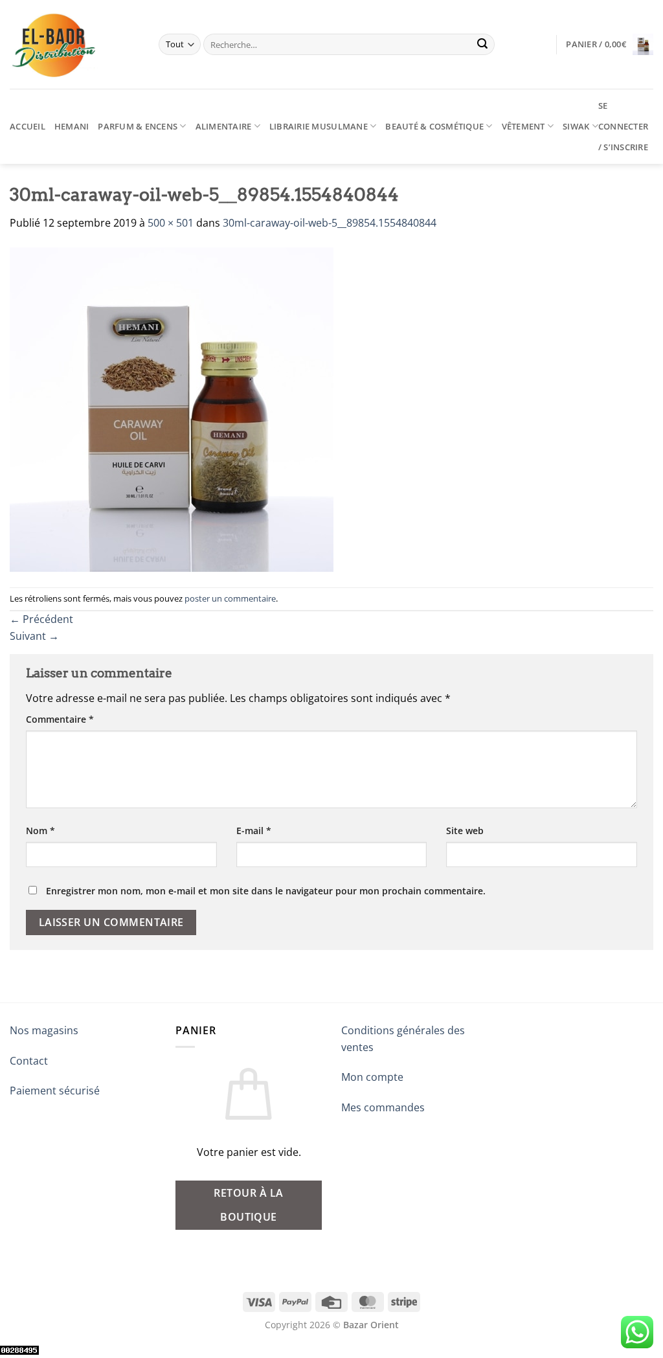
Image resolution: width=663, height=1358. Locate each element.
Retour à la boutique (248, 1205)
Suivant (34, 636)
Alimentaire (224, 126)
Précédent (41, 619)
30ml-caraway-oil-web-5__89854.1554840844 (329, 223)
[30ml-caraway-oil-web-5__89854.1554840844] (171, 408)
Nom (40, 830)
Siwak (576, 126)
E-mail (253, 830)
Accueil (27, 126)
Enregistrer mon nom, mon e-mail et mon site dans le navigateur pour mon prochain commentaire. (266, 891)
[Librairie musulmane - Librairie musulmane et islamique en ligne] (74, 44)
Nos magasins (44, 1030)
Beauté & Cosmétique (434, 126)
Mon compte (372, 1077)
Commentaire (60, 719)
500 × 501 (171, 223)
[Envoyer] (483, 45)
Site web (465, 830)
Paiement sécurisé (55, 1090)
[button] (609, 44)
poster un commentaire (230, 598)
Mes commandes (383, 1107)
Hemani (71, 126)
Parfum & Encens (137, 126)
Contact (29, 1061)
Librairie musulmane (318, 126)
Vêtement (523, 126)
